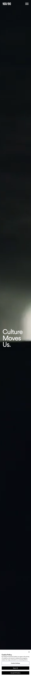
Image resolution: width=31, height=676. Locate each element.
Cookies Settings (15, 663)
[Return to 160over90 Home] (6, 4)
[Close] (29, 652)
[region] (15, 663)
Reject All (15, 668)
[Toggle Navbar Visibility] (27, 4)
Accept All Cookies (15, 673)
